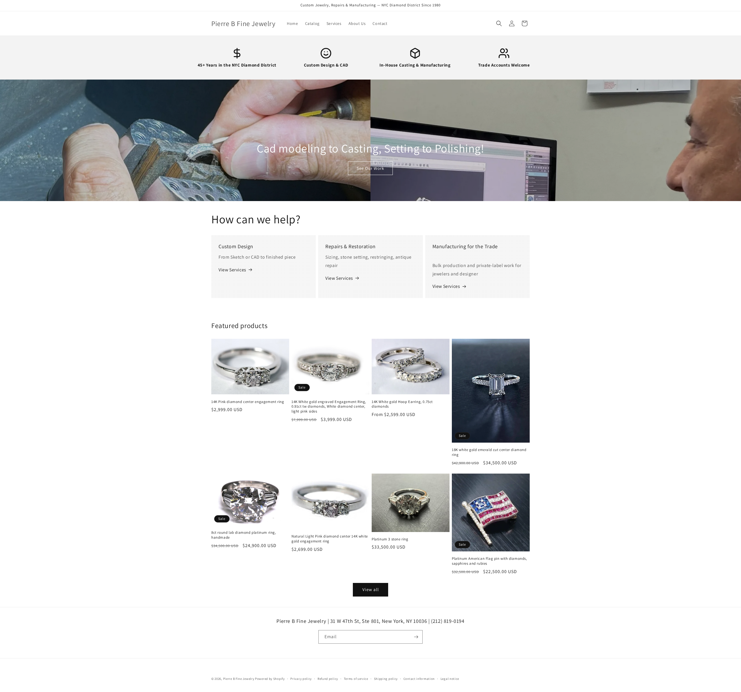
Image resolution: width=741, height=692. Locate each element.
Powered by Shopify (270, 679)
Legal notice (450, 679)
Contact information (419, 679)
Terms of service (356, 679)
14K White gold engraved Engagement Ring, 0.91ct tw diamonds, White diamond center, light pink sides (328, 407)
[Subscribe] (416, 637)
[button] (499, 23)
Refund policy (328, 679)
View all (370, 589)
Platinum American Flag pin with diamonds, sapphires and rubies (489, 561)
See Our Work (370, 168)
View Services (232, 270)
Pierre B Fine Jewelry (238, 679)
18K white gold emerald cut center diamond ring (489, 452)
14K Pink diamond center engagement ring (247, 402)
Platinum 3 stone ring (390, 539)
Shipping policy (386, 679)
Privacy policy (301, 679)
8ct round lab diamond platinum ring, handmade (243, 535)
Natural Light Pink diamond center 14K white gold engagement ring (329, 539)
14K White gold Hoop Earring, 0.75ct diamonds (402, 404)
